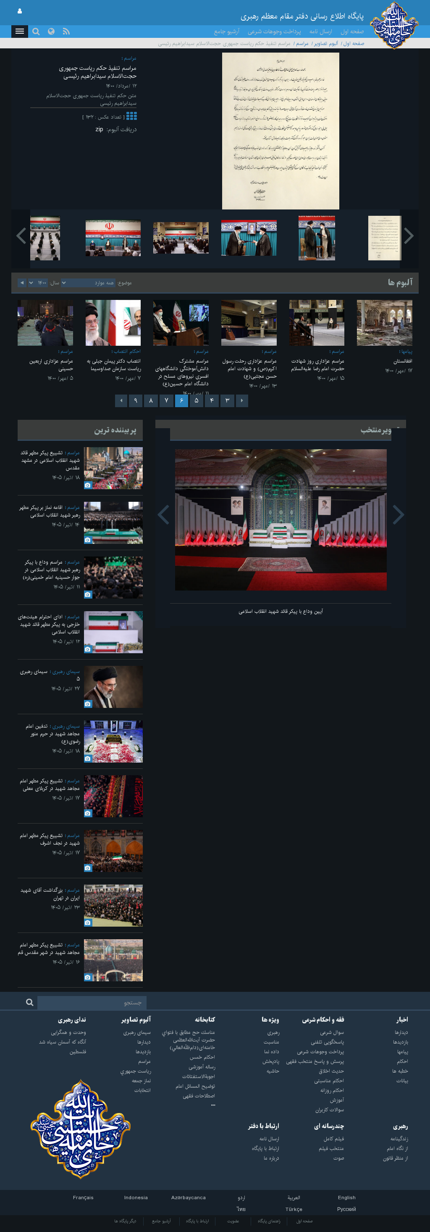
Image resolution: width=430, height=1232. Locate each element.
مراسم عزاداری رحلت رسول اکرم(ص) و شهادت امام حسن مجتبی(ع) (250, 368)
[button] (19, 31)
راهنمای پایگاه (269, 1221)
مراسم (302, 44)
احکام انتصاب (127, 351)
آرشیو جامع (226, 31)
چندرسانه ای (329, 1126)
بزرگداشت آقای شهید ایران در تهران (50, 894)
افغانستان (402, 361)
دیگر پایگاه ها (125, 1221)
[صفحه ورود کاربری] (19, 11)
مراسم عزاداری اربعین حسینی (51, 365)
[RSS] (66, 31)
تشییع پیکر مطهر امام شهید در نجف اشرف (50, 839)
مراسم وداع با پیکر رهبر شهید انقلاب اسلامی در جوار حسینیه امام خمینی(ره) (51, 569)
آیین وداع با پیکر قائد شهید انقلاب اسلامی (281, 611)
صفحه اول (352, 31)
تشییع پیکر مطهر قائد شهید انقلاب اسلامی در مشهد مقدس (50, 460)
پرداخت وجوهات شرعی (274, 31)
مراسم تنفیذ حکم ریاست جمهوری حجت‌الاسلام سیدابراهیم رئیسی (97, 72)
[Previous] (242, 401)
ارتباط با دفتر (263, 1126)
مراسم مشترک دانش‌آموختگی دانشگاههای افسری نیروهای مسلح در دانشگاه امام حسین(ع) (182, 372)
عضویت (233, 1221)
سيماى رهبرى (66, 672)
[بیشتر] (131, 117)
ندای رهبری (72, 1020)
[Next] (121, 401)
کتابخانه (205, 1020)
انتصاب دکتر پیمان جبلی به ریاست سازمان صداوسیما (114, 365)
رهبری (400, 1126)
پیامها (406, 351)
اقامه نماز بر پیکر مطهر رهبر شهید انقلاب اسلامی (49, 511)
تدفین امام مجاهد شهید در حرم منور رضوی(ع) (53, 733)
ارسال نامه (320, 31)
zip (101, 130)
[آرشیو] (183, 1106)
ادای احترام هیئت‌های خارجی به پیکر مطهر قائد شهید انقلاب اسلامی (49, 624)
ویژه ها (270, 1020)
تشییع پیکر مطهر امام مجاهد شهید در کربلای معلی (50, 784)
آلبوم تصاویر (326, 44)
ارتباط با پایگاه (197, 1221)
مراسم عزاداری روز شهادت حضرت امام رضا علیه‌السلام (317, 365)
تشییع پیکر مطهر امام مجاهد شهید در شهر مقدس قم (49, 948)
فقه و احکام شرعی (323, 1020)
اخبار (402, 1020)
